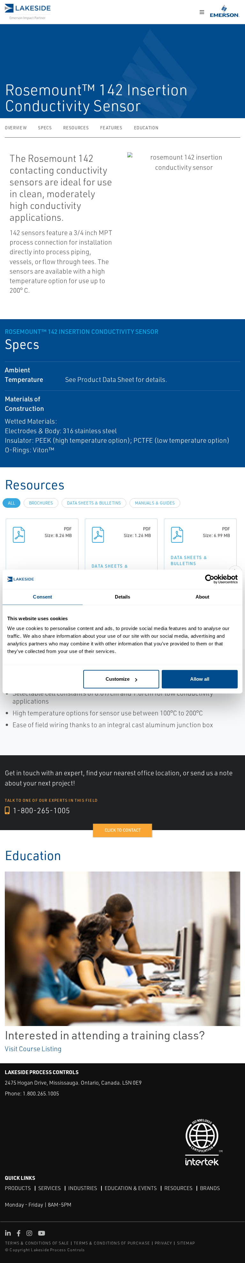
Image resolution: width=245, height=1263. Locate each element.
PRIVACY (163, 1243)
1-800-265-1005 (40, 810)
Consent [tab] (42, 596)
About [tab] (203, 596)
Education (146, 127)
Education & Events (131, 1188)
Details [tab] (122, 596)
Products (18, 1188)
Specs (45, 127)
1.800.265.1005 (41, 1093)
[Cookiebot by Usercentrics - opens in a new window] (210, 579)
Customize (118, 679)
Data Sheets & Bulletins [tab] (94, 503)
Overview (15, 127)
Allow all (199, 679)
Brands (210, 1188)
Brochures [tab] (41, 503)
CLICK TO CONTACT (123, 830)
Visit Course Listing (33, 1048)
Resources (76, 127)
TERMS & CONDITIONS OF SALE (37, 1243)
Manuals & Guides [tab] (155, 503)
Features (111, 127)
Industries (82, 1188)
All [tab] (11, 503)
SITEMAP (186, 1243)
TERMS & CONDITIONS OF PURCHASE (112, 1243)
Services (49, 1188)
